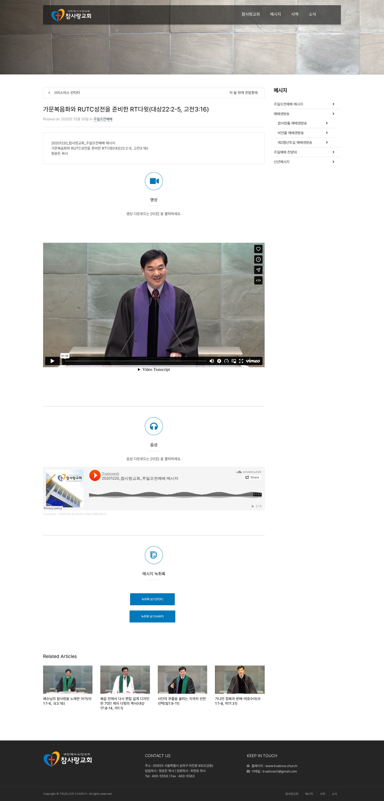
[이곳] (154, 214)
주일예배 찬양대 (285, 152)
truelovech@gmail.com (280, 771)
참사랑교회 (251, 14)
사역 (295, 14)
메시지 (275, 14)
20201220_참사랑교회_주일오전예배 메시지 (83, 514)
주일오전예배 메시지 (288, 104)
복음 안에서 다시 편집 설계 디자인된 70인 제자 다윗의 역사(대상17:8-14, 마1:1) (124, 703)
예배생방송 (281, 114)
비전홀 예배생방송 (291, 133)
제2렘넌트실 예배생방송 (295, 142)
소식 (312, 14)
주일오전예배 (103, 119)
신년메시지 (281, 162)
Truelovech (49, 514)
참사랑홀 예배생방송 (292, 123)
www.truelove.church (281, 766)
